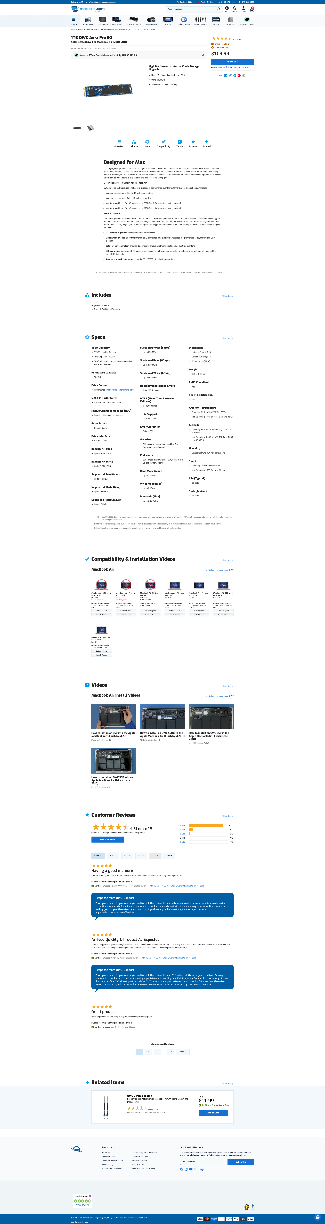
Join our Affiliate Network (112, 1161)
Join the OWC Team (140, 1157)
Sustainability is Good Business (144, 1152)
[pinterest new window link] (202, 1169)
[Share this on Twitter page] (231, 75)
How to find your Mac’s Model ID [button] (218, 570)
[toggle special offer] (203, 55)
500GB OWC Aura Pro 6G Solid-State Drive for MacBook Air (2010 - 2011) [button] (176, 886)
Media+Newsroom (139, 1161)
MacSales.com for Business (143, 1169)
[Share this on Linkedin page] (226, 75)
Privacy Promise (138, 1165)
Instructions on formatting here (120, 390)
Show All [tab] (98, 855)
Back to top (228, 296)
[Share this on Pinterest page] (240, 75)
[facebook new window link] (181, 1169)
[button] (139, 55)
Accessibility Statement (111, 1169)
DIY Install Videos (109, 1157)
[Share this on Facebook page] (235, 75)
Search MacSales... (176, 9)
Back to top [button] (228, 816)
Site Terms (128, 1218)
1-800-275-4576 (227, 2)
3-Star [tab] (141, 855)
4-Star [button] (182, 830)
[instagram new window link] (186, 1169)
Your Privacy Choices (79, 1222)
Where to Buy (107, 1165)
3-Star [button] (182, 834)
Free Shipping (221, 47)
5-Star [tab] (113, 855)
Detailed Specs (101, 611)
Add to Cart (232, 61)
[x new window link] (195, 1169)
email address (189, 1162)
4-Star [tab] (127, 855)
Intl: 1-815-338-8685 (245, 2)
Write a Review (107, 839)
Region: (207, 2)
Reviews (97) (237, 39)
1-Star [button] (182, 842)
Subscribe (241, 1162)
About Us (106, 1152)
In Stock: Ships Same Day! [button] (215, 1105)
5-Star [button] (182, 825)
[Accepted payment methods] (225, 1219)
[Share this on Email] (244, 75)
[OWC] (88, 9)
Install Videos (101, 615)
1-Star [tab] (169, 855)
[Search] (218, 9)
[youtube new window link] (191, 1169)
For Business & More (185, 2)
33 (170, 1051)
